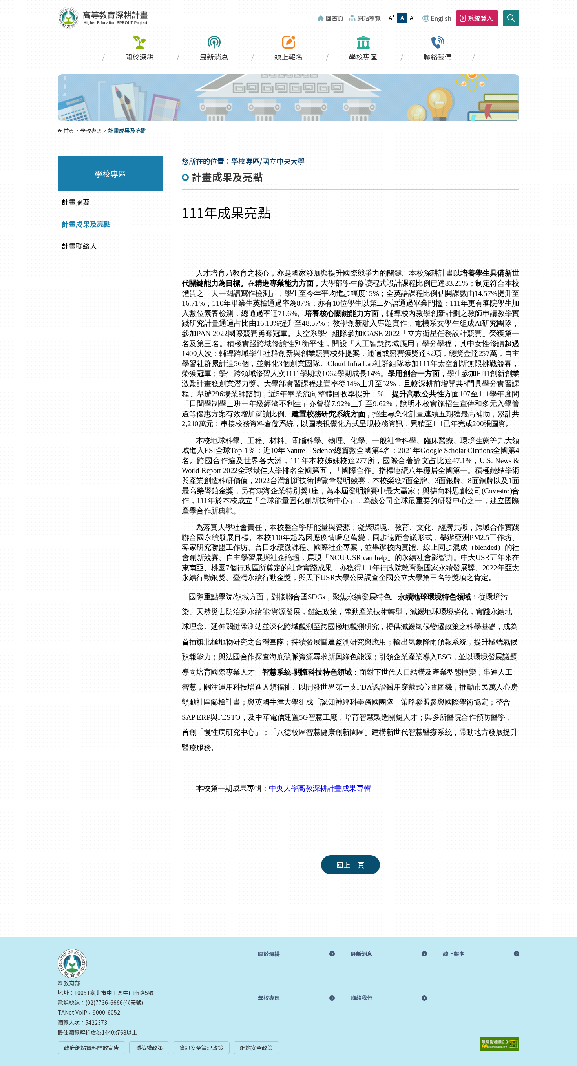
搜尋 (511, 18)
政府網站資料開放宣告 (91, 1047)
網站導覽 (369, 18)
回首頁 (334, 18)
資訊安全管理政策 (201, 1047)
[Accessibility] (499, 1044)
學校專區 (363, 56)
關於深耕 (139, 56)
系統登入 (480, 18)
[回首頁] (103, 18)
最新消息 (214, 56)
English (441, 18)
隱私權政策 (149, 1047)
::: (2, 4)
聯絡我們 (438, 56)
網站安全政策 (256, 1047)
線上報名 (288, 56)
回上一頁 (350, 865)
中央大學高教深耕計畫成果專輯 (320, 788)
